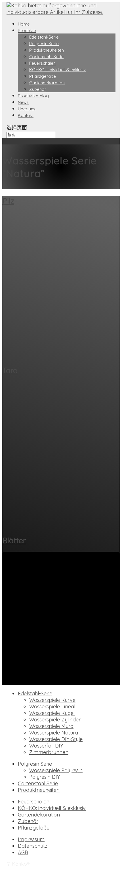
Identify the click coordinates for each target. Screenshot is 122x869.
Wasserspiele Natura (53, 732)
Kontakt (25, 115)
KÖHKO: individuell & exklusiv (57, 69)
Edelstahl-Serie (44, 37)
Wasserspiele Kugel (52, 713)
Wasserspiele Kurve (52, 700)
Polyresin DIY (44, 777)
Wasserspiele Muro (51, 726)
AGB (23, 852)
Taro (10, 370)
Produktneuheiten (46, 50)
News (23, 102)
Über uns (26, 109)
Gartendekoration (47, 82)
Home (24, 24)
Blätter (14, 540)
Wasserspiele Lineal (52, 706)
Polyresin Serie (44, 43)
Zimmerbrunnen (48, 752)
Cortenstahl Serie (46, 56)
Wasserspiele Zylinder (55, 719)
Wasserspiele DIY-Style (56, 739)
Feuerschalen (42, 63)
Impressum (31, 839)
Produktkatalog (33, 95)
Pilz (8, 200)
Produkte (27, 30)
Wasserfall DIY (46, 745)
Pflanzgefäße (42, 76)
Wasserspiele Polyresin (56, 770)
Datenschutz (32, 846)
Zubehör (37, 89)
